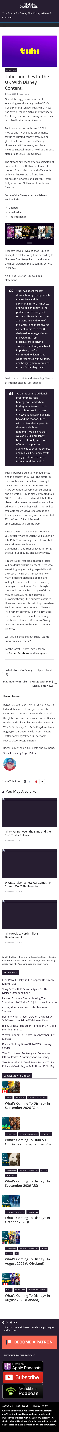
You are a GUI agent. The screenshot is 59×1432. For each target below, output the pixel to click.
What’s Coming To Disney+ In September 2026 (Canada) (27, 1105)
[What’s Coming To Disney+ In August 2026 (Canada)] (11, 1275)
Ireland (44, 1248)
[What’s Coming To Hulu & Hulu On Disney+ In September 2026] (11, 1119)
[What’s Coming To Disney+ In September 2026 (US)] (11, 1155)
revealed (28, 250)
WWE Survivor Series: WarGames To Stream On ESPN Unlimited (28, 884)
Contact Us (22, 1405)
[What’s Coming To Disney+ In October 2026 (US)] (11, 1197)
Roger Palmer (24, 94)
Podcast (44, 1170)
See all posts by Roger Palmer (20, 753)
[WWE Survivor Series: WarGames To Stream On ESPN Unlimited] (29, 851)
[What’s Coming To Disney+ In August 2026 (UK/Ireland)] (11, 1233)
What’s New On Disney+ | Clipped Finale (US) (31, 672)
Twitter (13, 653)
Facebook (23, 653)
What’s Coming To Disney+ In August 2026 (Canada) (27, 1297)
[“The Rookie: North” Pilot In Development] (29, 902)
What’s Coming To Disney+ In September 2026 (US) (27, 1183)
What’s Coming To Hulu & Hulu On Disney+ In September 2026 (29, 1141)
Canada (8, 1098)
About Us (7, 1405)
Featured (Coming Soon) (37, 1098)
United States (46, 1134)
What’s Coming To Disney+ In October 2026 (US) (27, 1219)
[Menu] (4, 25)
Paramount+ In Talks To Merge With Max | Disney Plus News (28, 683)
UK (16, 1253)
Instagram (41, 653)
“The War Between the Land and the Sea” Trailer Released (28, 833)
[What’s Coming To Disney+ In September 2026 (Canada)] (11, 1082)
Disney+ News (11, 70)
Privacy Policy (40, 1405)
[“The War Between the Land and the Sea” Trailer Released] (29, 800)
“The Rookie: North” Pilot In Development (22, 935)
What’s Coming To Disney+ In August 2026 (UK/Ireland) (27, 1261)
